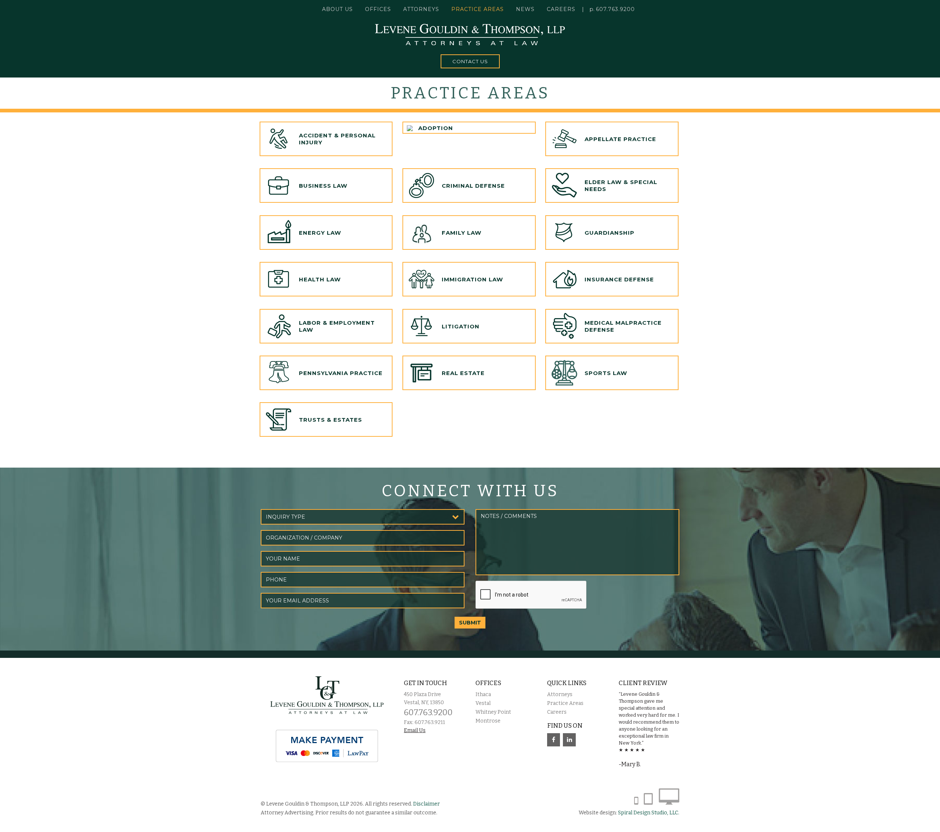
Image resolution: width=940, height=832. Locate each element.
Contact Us (470, 61)
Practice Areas (565, 703)
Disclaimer (426, 804)
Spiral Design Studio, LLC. (648, 813)
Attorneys (421, 9)
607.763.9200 (615, 9)
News (525, 9)
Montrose (488, 721)
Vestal (483, 703)
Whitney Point (493, 712)
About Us (337, 9)
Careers (561, 9)
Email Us (415, 730)
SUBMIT (470, 622)
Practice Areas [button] (477, 9)
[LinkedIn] (569, 739)
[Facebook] (553, 739)
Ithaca (483, 694)
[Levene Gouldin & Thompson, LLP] (470, 34)
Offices (378, 9)
